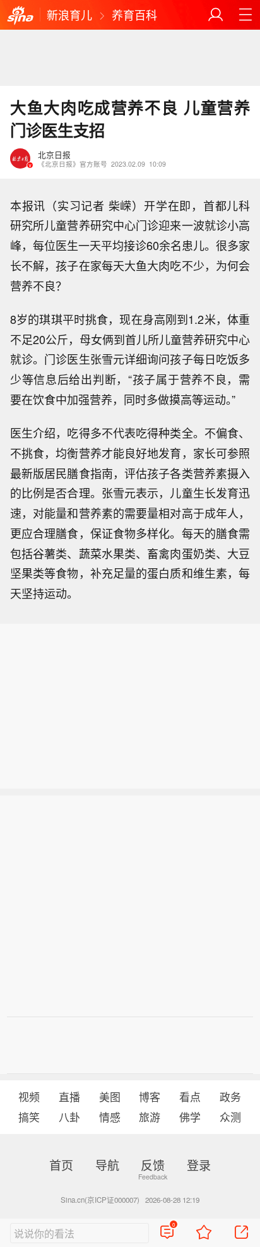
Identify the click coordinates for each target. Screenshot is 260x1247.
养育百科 (134, 14)
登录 (199, 1164)
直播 (69, 1096)
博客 (149, 1096)
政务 (230, 1096)
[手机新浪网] (20, 16)
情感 (110, 1117)
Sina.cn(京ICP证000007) (100, 1200)
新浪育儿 (69, 14)
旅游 (149, 1117)
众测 (230, 1117)
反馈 (153, 1164)
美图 (110, 1096)
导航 (107, 1164)
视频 (29, 1096)
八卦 (69, 1117)
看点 (190, 1096)
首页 (61, 1164)
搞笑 (29, 1117)
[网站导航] (245, 15)
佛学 (190, 1117)
